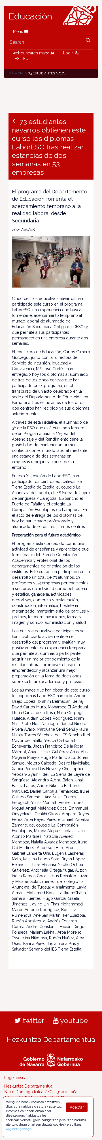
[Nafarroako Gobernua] (51, 1059)
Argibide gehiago (18, 1129)
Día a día (15, 73)
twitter (32, 1020)
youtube (73, 1020)
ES (17, 58)
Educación (30, 16)
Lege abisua (15, 1077)
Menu (18, 31)
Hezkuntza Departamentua (51, 1039)
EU (25, 58)
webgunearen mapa (31, 53)
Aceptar (77, 1107)
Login (69, 53)
